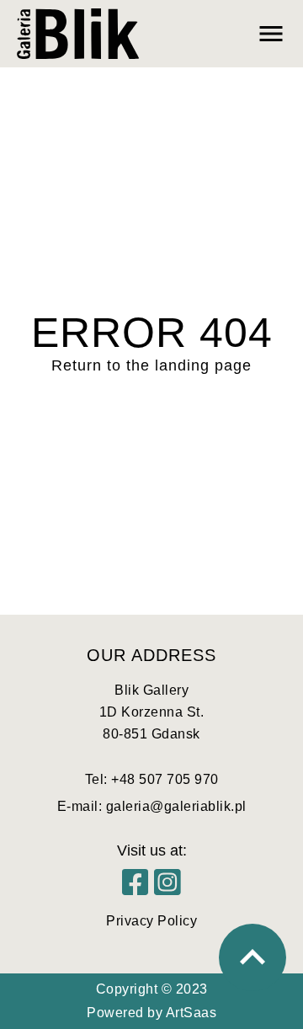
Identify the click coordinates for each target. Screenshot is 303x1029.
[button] (219, 34)
